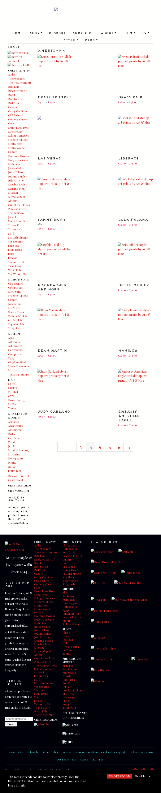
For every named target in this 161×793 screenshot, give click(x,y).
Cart (91, 40)
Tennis (12, 408)
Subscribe (83, 32)
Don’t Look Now (18, 127)
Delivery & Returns (141, 752)
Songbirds (14, 328)
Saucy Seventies (18, 221)
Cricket (12, 388)
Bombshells (15, 99)
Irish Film (14, 164)
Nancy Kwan (16, 312)
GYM (11, 396)
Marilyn (13, 192)
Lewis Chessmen (18, 366)
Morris (12, 370)
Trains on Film (17, 262)
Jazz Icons (14, 304)
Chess (12, 384)
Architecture (15, 426)
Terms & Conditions (86, 752)
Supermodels (16, 324)
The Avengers (16, 78)
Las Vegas (14, 308)
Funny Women (17, 148)
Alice (11, 337)
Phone (12, 462)
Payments (63, 759)
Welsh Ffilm (15, 270)
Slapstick (13, 245)
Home (17, 32)
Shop (36, 32)
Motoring (14, 454)
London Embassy (19, 450)
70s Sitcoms (15, 241)
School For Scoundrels (41, 674)
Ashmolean (15, 346)
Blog (55, 752)
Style (71, 40)
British (12, 434)
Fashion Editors (18, 139)
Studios (12, 258)
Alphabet (13, 422)
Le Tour (13, 404)
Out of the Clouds (19, 205)
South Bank (15, 470)
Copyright (120, 752)
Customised (15, 480)
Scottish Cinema (18, 237)
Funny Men (15, 143)
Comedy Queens (18, 119)
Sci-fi (11, 233)
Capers (12, 107)
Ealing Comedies (18, 135)
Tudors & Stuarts (19, 374)
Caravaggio (15, 350)
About (108, 32)
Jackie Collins (16, 168)
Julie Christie (16, 180)
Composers (15, 287)
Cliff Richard (15, 115)
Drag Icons (15, 131)
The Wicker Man (18, 274)
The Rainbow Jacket (46, 665)
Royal (11, 466)
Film (129, 32)
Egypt (12, 358)
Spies (11, 254)
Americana (15, 430)
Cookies (106, 752)
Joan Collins (15, 172)
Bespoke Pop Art (18, 476)
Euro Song (14, 291)
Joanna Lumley (17, 176)
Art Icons (14, 342)
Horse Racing (16, 400)
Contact (66, 752)
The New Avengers (19, 82)
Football (13, 392)
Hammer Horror (18, 156)
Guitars (12, 152)
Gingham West (17, 362)
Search (11, 724)
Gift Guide (97, 759)
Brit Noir (13, 103)
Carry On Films (17, 111)
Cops (11, 123)
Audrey (12, 74)
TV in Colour (16, 266)
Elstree (83, 759)
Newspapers (15, 458)
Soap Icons (15, 249)
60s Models (15, 320)
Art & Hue (80, 18)
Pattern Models (17, 316)
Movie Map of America (42, 652)
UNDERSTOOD (119, 776)
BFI (74, 759)
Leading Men (16, 188)
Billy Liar (13, 86)
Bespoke (57, 32)
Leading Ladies (17, 184)
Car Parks (14, 438)
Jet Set (12, 446)
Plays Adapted (16, 209)
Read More (143, 776)
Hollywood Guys (18, 160)
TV (145, 32)
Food (11, 442)
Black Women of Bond (44, 561)
